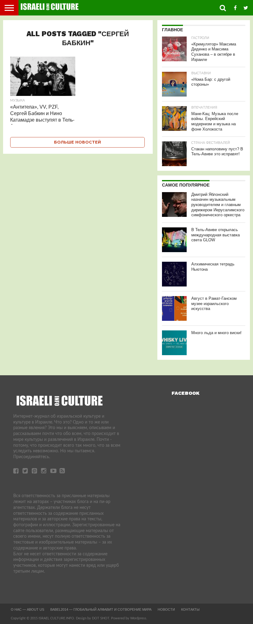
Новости (166, 609)
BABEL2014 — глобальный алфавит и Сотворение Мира (100, 609)
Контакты (190, 609)
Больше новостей (77, 142)
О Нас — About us (27, 609)
